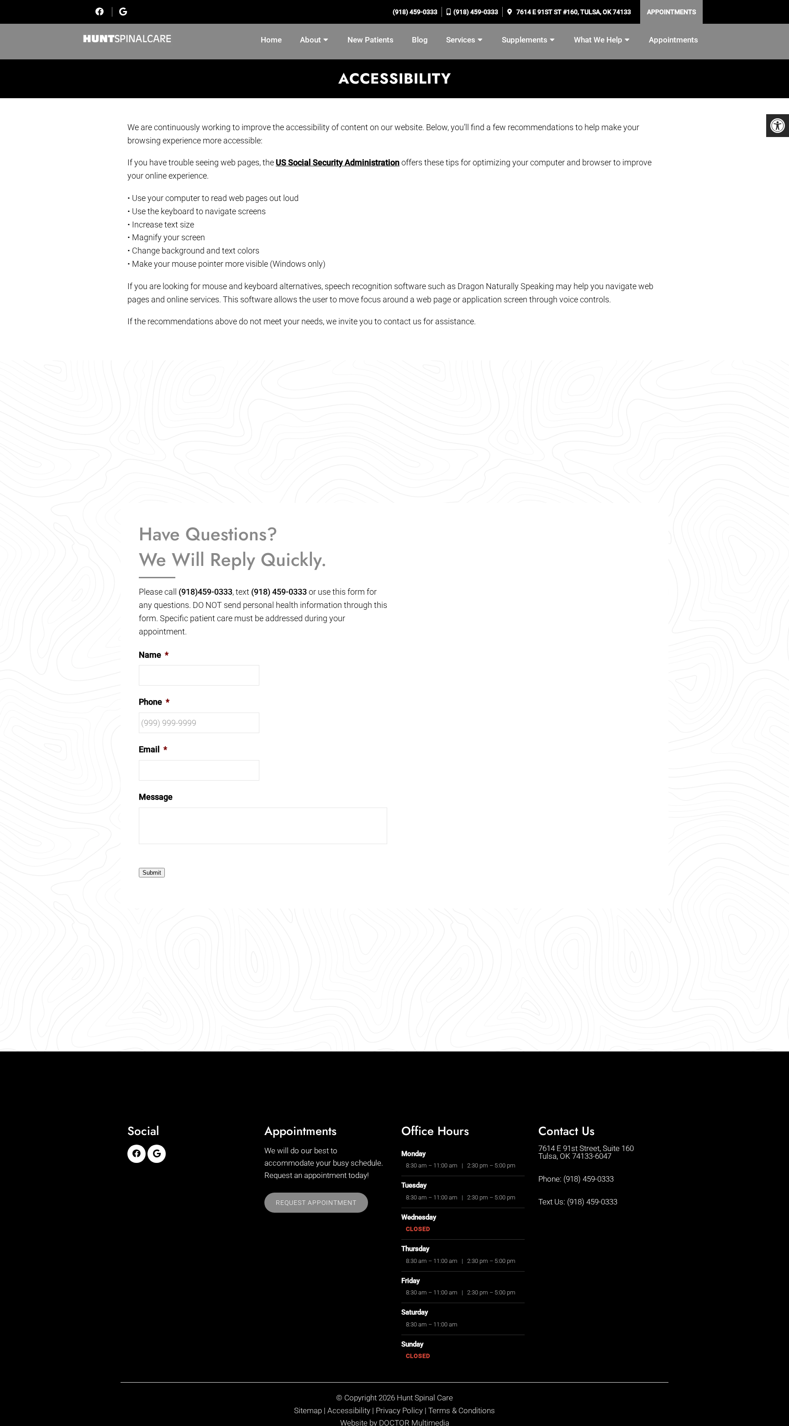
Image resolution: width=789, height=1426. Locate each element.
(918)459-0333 (205, 592)
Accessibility (348, 1411)
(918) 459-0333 (414, 12)
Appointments (671, 12)
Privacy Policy (399, 1411)
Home (271, 39)
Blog (420, 39)
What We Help (598, 39)
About (310, 39)
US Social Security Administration (338, 162)
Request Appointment (316, 1202)
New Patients (370, 39)
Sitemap (308, 1411)
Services (460, 39)
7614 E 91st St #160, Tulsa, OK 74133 (573, 12)
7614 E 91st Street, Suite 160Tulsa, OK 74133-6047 (586, 1152)
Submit (151, 872)
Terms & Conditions (461, 1411)
